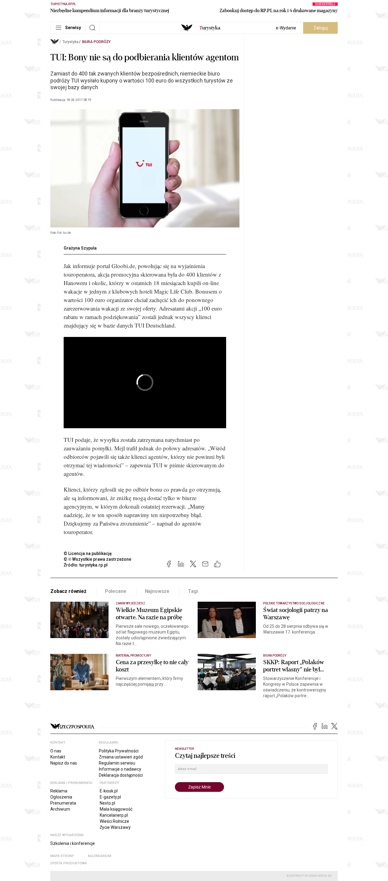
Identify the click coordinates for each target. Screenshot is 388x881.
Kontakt (57, 757)
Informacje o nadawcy (120, 769)
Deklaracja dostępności (121, 775)
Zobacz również (68, 591)
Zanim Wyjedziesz (130, 603)
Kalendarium (99, 856)
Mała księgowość (116, 809)
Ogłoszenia (61, 797)
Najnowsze (157, 591)
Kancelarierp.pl (114, 815)
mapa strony (62, 856)
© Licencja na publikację (88, 553)
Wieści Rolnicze (114, 821)
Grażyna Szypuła (80, 248)
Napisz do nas (63, 763)
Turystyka (70, 42)
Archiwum (60, 809)
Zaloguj (320, 27)
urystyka (209, 28)
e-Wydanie (286, 27)
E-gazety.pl (110, 797)
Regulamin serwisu (117, 763)
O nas (55, 750)
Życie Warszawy (115, 827)
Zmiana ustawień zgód (121, 757)
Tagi (193, 591)
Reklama (58, 791)
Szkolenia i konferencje (72, 843)
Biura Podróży (96, 42)
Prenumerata (63, 803)
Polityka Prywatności (119, 750)
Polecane (115, 591)
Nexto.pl (107, 803)
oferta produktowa (68, 863)
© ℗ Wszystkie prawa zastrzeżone (97, 559)
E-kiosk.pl (109, 791)
